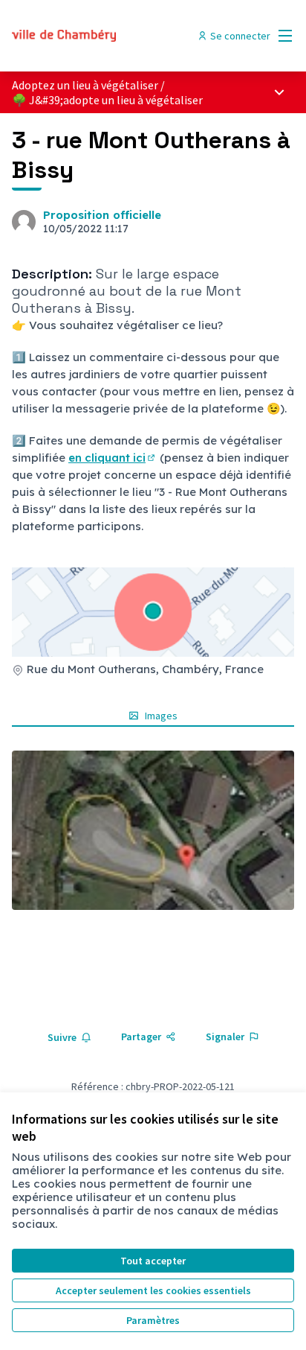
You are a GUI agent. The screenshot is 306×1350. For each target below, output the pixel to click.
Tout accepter (153, 1260)
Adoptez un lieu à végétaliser (85, 84)
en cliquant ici (112, 457)
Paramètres (153, 1320)
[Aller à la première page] (116, 36)
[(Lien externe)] (153, 830)
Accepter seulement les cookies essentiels (153, 1290)
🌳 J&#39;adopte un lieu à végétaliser (107, 99)
